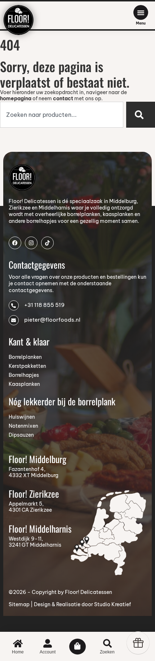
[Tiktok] (47, 243)
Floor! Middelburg (37, 459)
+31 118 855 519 (44, 304)
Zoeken (107, 652)
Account (48, 652)
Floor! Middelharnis (40, 528)
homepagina (15, 98)
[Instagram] (31, 243)
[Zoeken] (140, 115)
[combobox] (61, 115)
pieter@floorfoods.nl (52, 319)
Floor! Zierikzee (34, 493)
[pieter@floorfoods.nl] (14, 320)
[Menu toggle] (140, 12)
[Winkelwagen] (77, 647)
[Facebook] (15, 243)
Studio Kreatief (112, 604)
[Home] (18, 643)
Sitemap (19, 604)
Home (18, 652)
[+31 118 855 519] (14, 305)
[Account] (47, 643)
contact (63, 98)
